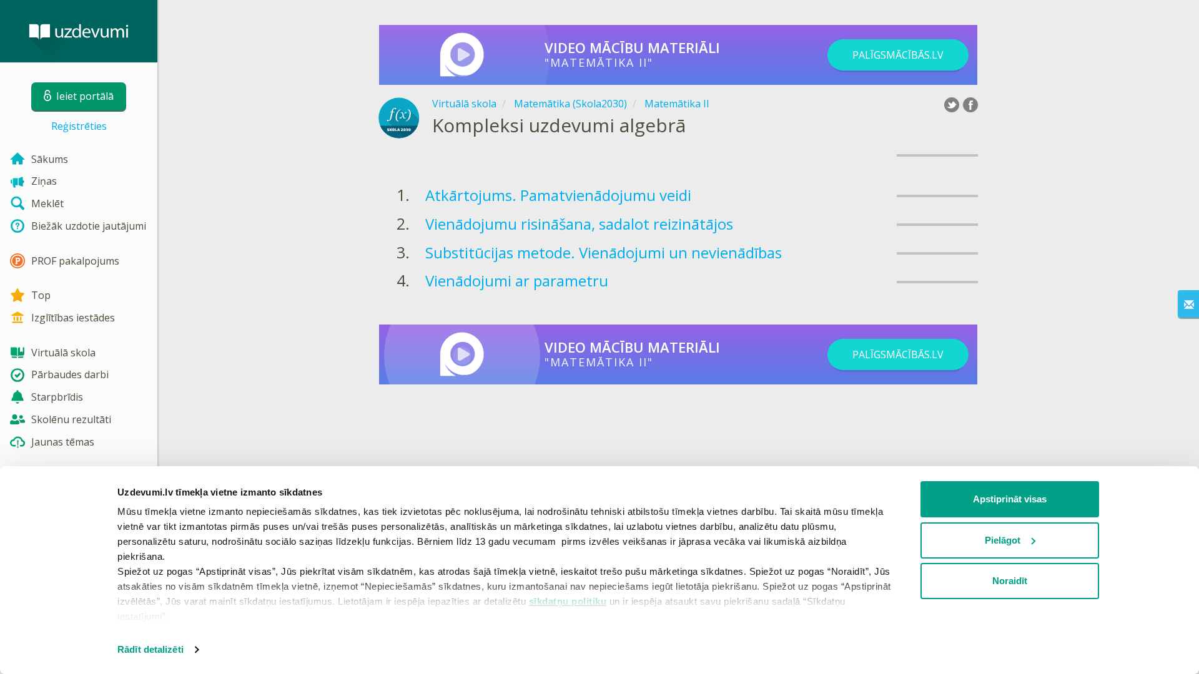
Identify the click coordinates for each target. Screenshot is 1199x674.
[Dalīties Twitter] (951, 104)
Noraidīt (1009, 580)
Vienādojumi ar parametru (516, 280)
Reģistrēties (79, 126)
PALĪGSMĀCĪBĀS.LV (898, 55)
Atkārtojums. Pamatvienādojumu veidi (558, 195)
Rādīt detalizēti (150, 649)
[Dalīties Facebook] (970, 104)
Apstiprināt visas (1010, 499)
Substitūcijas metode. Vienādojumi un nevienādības (603, 252)
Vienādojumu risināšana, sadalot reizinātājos (579, 223)
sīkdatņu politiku (568, 601)
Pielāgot (1002, 540)
